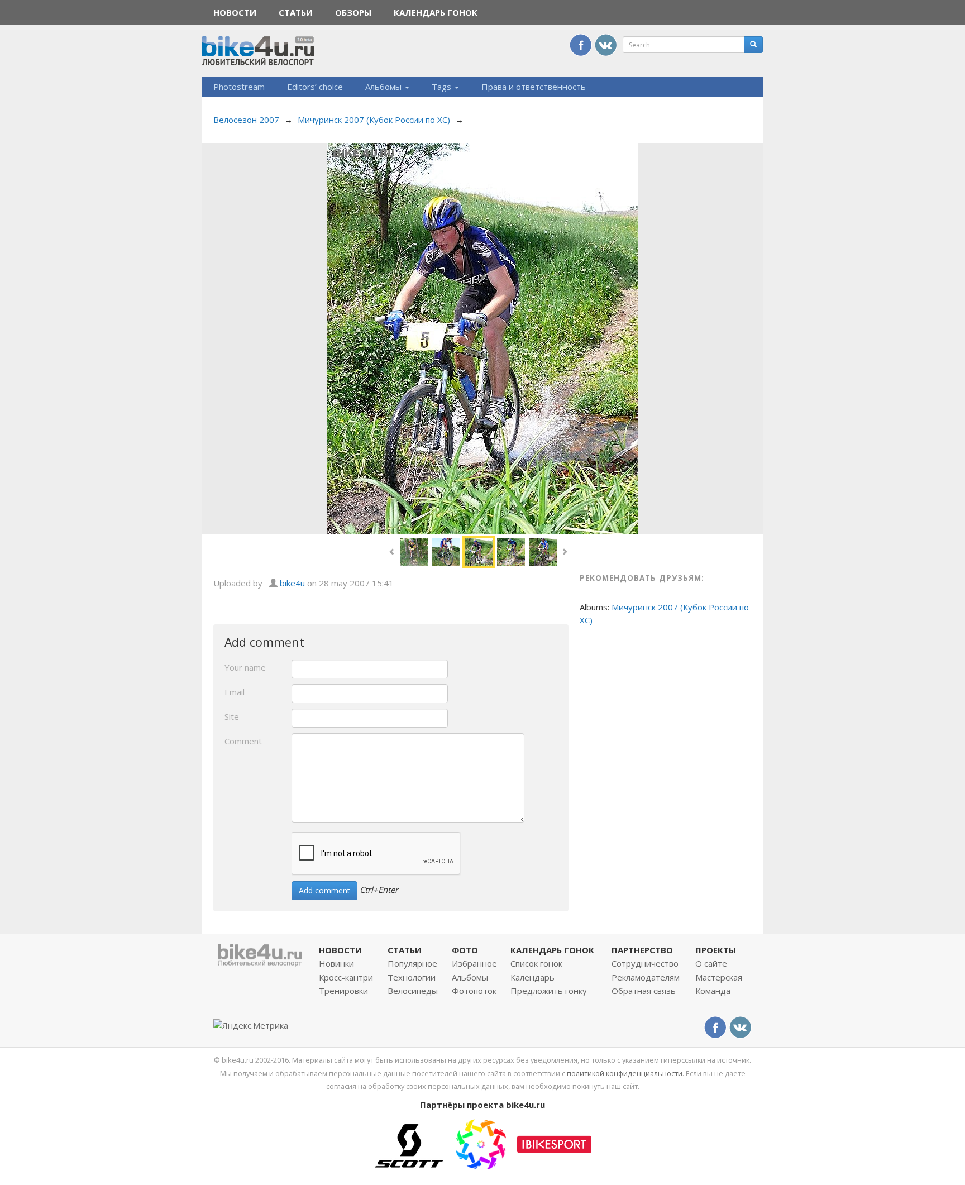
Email (234, 691)
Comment (243, 741)
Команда (712, 990)
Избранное (474, 963)
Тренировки (343, 990)
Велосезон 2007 (246, 119)
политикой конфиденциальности (624, 1073)
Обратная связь (644, 990)
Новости (234, 12)
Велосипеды (413, 990)
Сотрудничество (645, 963)
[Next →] (482, 337)
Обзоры (353, 12)
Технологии (412, 977)
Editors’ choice (315, 86)
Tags (442, 86)
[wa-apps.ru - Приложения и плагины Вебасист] (481, 1143)
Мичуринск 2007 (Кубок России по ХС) (374, 119)
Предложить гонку (548, 990)
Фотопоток (474, 990)
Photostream (239, 86)
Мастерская (718, 977)
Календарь (532, 977)
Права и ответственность (533, 86)
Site (231, 716)
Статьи (296, 12)
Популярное (412, 963)
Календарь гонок (435, 12)
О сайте (711, 963)
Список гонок (536, 963)
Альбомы (384, 86)
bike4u (292, 583)
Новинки (336, 963)
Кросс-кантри (346, 977)
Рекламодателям (646, 977)
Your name (245, 667)
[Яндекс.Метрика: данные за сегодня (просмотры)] (250, 1025)
